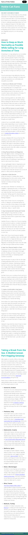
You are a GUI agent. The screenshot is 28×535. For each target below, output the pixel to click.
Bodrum (6, 507)
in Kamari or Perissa (18, 402)
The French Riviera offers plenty (12, 485)
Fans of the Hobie (8, 2)
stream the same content (11, 133)
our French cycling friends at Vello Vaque (13, 534)
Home (24, 1)
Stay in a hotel (14, 456)
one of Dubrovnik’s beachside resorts (15, 439)
